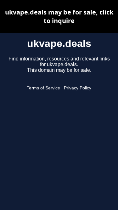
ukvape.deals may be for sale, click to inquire (59, 16)
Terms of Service (43, 88)
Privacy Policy (77, 88)
